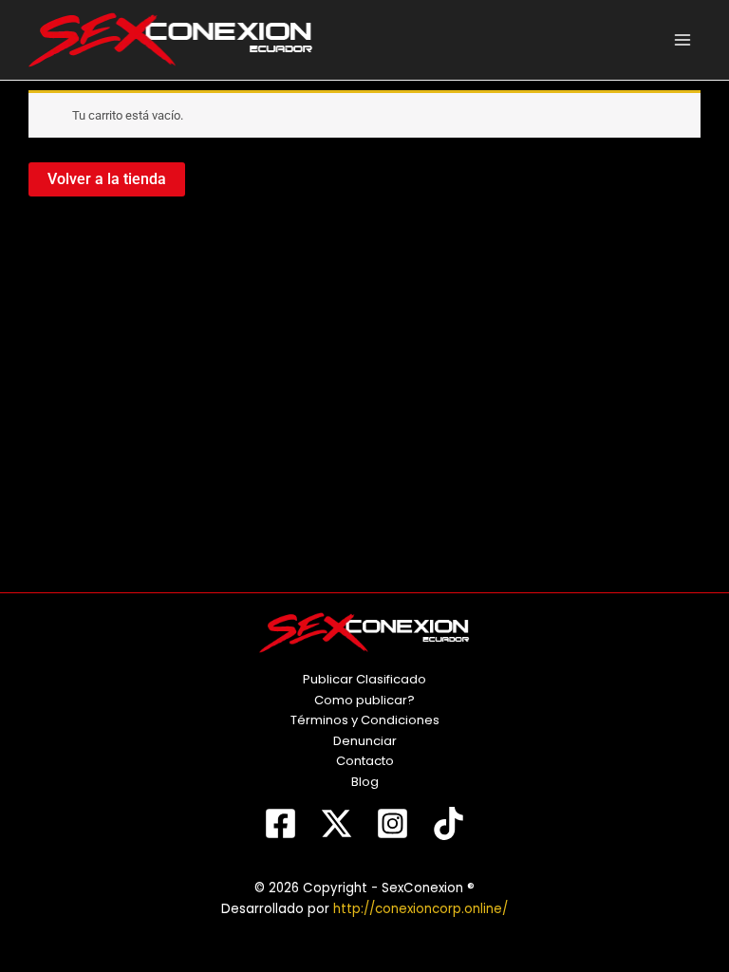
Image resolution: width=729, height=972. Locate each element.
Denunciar (365, 741)
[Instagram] (392, 823)
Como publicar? (364, 700)
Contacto (365, 761)
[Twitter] (336, 823)
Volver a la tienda (106, 179)
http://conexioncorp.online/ (420, 909)
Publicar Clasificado (364, 679)
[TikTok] (448, 823)
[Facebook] (280, 823)
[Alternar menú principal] (682, 40)
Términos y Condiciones (364, 720)
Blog (365, 782)
